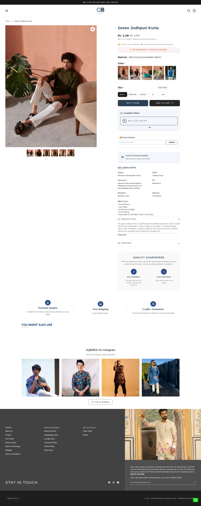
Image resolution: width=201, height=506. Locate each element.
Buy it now (133, 103)
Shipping (126, 243)
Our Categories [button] (51, 428)
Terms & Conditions (12, 454)
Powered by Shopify (186, 498)
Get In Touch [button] (89, 428)
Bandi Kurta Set (50, 431)
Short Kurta (48, 450)
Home (7, 21)
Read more (122, 235)
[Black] (124, 73)
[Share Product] (92, 29)
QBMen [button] (8, 428)
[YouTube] (118, 482)
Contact (8, 435)
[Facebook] (109, 482)
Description (128, 219)
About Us (8, 431)
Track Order (87, 431)
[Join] (194, 482)
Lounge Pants (49, 439)
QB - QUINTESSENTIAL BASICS (159, 498)
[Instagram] (114, 482)
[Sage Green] (159, 73)
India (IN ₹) (12, 498)
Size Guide (162, 88)
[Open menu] (8, 11)
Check (172, 142)
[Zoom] (10, 143)
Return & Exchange (12, 446)
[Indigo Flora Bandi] (170, 73)
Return (85, 435)
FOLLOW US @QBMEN (100, 402)
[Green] (136, 73)
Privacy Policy (10, 443)
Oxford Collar (49, 446)
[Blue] (147, 73)
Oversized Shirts (50, 443)
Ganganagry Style (51, 435)
